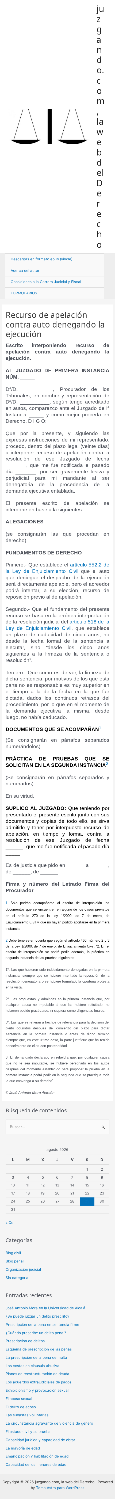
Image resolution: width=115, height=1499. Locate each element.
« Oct (10, 1222)
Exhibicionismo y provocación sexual (37, 1390)
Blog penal (15, 1261)
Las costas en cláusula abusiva (32, 1366)
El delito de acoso (21, 1407)
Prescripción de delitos (25, 1341)
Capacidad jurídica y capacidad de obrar (40, 1440)
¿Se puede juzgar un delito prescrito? (37, 1316)
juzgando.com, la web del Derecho (101, 126)
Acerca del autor (25, 270)
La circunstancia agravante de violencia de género (49, 1423)
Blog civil (13, 1253)
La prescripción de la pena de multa (36, 1357)
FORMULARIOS (24, 293)
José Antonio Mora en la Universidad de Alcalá (45, 1308)
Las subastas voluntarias (27, 1415)
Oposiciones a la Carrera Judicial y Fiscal (46, 282)
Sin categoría (17, 1278)
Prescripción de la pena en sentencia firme (42, 1324)
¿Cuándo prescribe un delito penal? (36, 1333)
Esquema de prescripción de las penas (39, 1349)
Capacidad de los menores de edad (36, 1464)
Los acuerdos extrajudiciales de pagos (38, 1382)
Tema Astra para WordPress (60, 1488)
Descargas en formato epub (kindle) (41, 259)
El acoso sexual (19, 1399)
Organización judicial (23, 1269)
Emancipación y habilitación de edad (37, 1456)
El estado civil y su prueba (28, 1431)
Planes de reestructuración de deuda (37, 1374)
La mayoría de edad (23, 1448)
